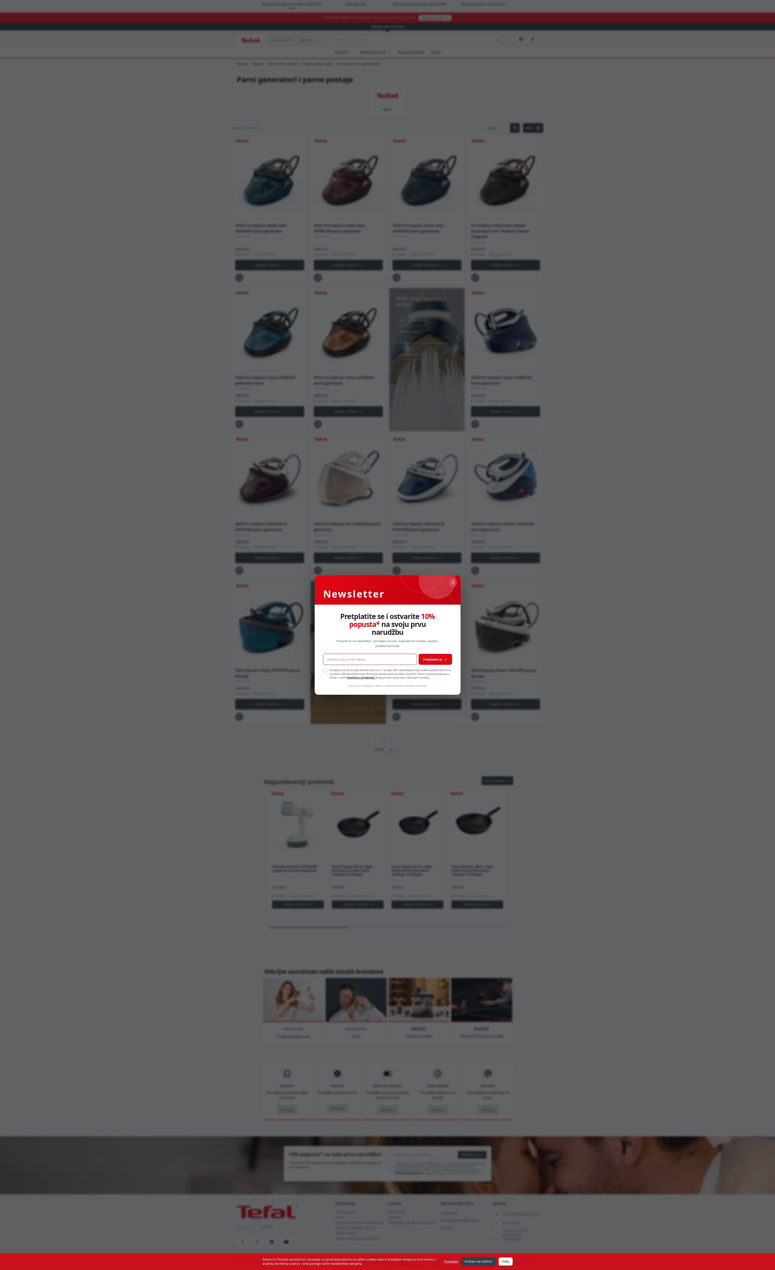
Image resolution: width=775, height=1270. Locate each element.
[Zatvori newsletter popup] (453, 583)
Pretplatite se (432, 659)
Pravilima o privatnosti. (361, 677)
